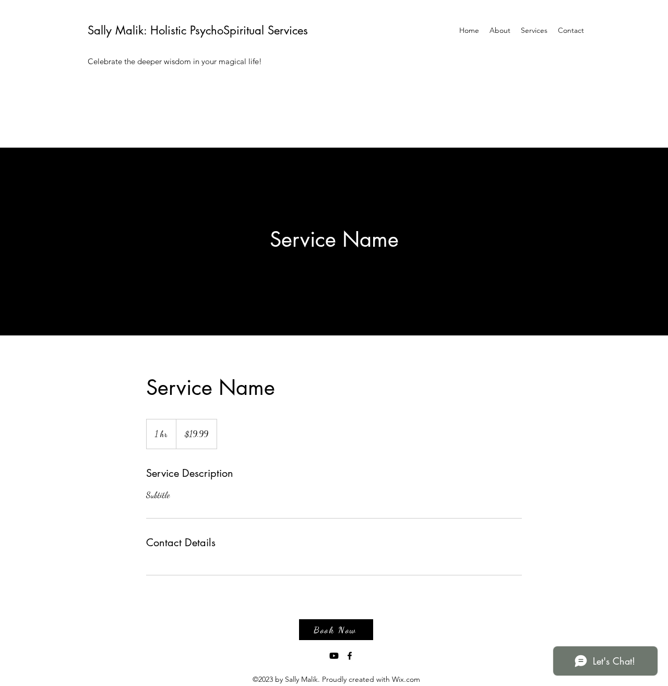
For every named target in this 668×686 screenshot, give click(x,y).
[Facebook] (349, 656)
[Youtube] (334, 656)
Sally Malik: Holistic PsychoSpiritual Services (198, 30)
